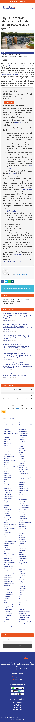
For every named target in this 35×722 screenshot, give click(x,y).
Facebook (18, 703)
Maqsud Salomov (20, 275)
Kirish (23, 1)
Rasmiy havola (9, 102)
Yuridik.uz (21, 719)
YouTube (18, 707)
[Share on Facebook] (2, 281)
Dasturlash (6, 377)
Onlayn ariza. (11, 211)
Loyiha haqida (12, 669)
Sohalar (5, 418)
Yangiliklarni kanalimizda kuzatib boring (18, 288)
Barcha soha (7, 320)
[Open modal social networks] (12, 281)
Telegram (18, 709)
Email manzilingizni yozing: (9, 639)
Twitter (18, 705)
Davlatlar (12, 418)
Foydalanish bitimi (22, 669)
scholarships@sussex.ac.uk (13, 261)
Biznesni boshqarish (9, 349)
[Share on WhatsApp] (9, 281)
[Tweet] (6, 281)
